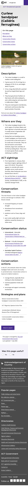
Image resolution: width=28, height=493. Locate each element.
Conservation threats (9, 39)
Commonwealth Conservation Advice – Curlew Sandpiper (13, 318)
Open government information (10, 458)
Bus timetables (5, 416)
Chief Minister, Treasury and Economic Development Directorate (12, 429)
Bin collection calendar (7, 397)
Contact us (4, 467)
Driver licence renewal (7, 409)
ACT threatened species (12, 7)
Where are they (7, 36)
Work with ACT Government (9, 461)
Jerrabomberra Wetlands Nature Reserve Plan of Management (11, 311)
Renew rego (4, 406)
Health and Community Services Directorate (14, 442)
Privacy (10, 476)
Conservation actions (9, 44)
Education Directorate (7, 439)
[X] (17, 480)
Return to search (7, 328)
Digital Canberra (6, 436)
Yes (6, 355)
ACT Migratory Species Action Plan (12, 305)
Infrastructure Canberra (8, 445)
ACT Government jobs (7, 400)
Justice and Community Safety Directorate (13, 448)
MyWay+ (3, 413)
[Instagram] (14, 480)
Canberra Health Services (8, 425)
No (13, 355)
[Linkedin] (21, 480)
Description (6, 33)
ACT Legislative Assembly (8, 464)
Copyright (15, 476)
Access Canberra (6, 470)
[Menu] (26, 2)
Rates (3, 403)
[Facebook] (11, 480)
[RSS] (24, 480)
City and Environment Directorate (11, 433)
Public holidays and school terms (10, 394)
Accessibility (4, 476)
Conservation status (9, 42)
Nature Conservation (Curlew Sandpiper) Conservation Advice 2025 (12, 300)
